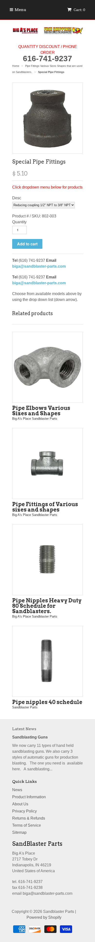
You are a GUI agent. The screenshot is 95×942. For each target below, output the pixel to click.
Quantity (19, 222)
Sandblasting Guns (30, 737)
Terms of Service (26, 825)
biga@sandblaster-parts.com (39, 266)
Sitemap (19, 832)
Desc (16, 198)
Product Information (29, 797)
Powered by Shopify (44, 917)
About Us (20, 804)
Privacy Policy (24, 811)
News (17, 790)
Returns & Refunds (28, 818)
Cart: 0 (79, 10)
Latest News (24, 729)
